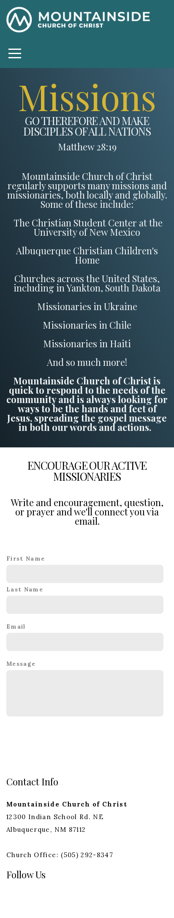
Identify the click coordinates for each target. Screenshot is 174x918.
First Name (25, 558)
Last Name (24, 589)
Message (20, 663)
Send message (87, 738)
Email (16, 626)
